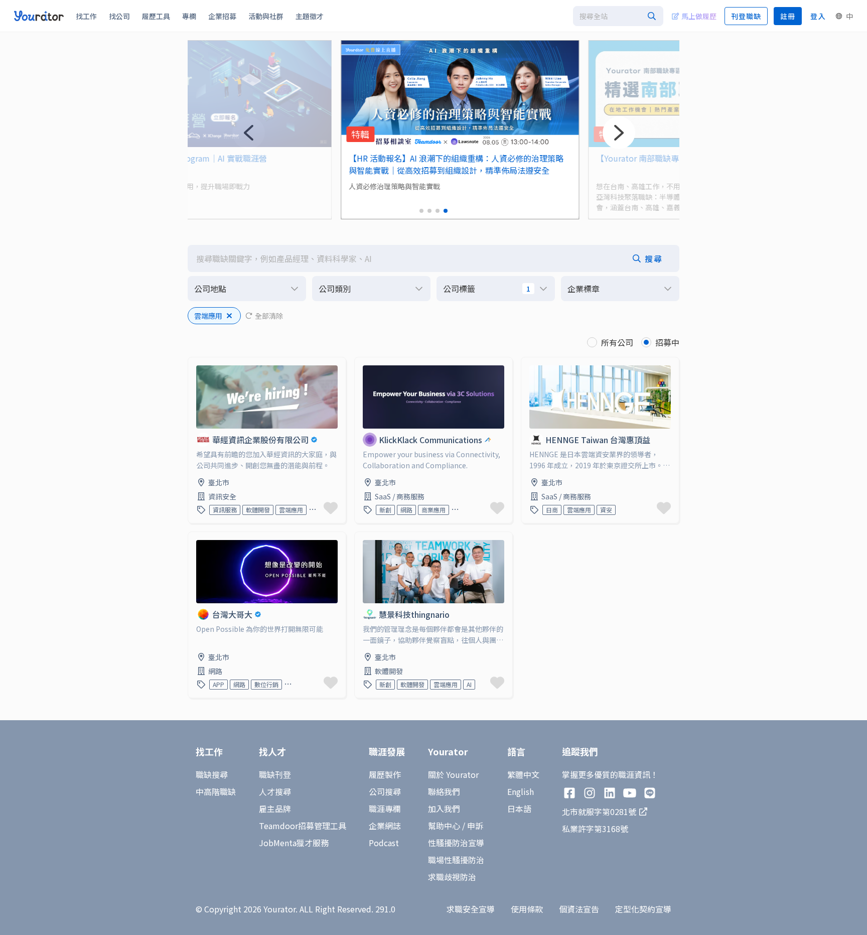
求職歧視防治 (452, 877)
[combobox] (618, 16)
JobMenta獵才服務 (294, 843)
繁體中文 (523, 774)
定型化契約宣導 (643, 909)
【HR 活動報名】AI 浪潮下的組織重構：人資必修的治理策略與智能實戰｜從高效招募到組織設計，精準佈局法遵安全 (430, 164)
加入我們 (444, 809)
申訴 (475, 826)
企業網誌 (385, 826)
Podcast (384, 843)
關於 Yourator (453, 774)
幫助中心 (444, 826)
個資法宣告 (579, 909)
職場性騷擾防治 (456, 860)
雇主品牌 (275, 809)
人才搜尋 (275, 791)
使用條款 (527, 909)
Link (196, 363)
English (520, 791)
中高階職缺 (216, 791)
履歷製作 (385, 774)
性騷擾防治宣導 (456, 843)
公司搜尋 (385, 791)
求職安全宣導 (471, 909)
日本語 (519, 809)
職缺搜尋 (212, 774)
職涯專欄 (385, 809)
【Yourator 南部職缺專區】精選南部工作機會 (651, 158)
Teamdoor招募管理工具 (302, 826)
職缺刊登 (275, 774)
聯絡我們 (444, 791)
